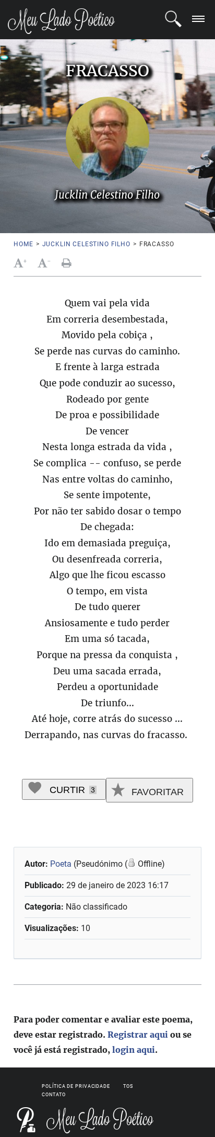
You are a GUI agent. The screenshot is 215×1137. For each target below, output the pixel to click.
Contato (53, 1094)
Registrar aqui (138, 1034)
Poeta (60, 864)
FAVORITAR (156, 792)
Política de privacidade (76, 1086)
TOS (128, 1086)
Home (23, 244)
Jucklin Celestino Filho (86, 244)
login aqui (133, 1049)
